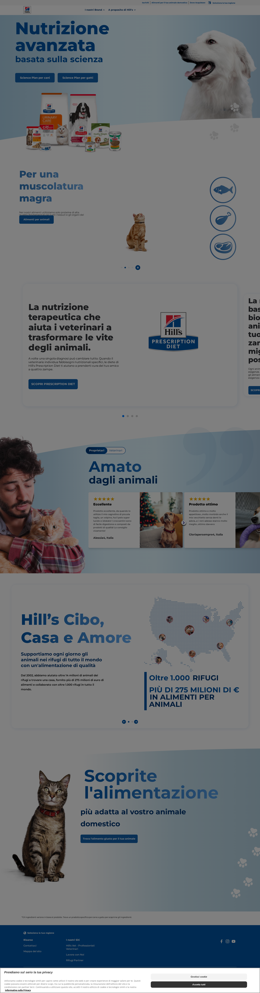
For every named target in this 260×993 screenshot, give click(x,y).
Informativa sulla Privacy (18, 990)
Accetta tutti (198, 984)
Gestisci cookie (199, 976)
